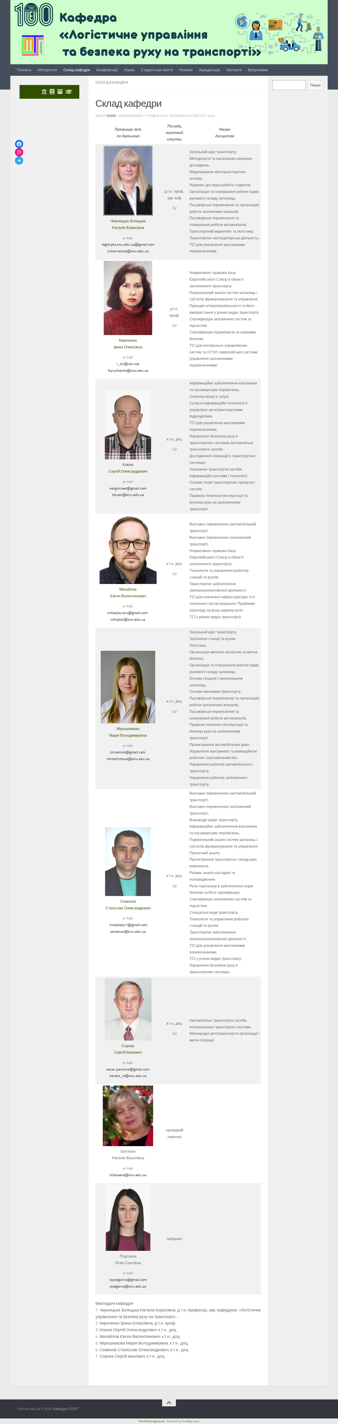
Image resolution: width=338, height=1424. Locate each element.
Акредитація (209, 70)
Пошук (315, 85)
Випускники (258, 70)
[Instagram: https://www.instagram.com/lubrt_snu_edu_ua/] (19, 152)
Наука (129, 70)
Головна (24, 70)
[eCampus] (69, 91)
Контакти (234, 70)
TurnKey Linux (190, 1421)
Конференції (107, 70)
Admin (111, 116)
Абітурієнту (47, 70)
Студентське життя (157, 70)
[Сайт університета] (44, 91)
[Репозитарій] (60, 91)
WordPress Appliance (151, 1421)
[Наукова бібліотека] (52, 91)
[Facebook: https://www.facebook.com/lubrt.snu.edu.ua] (19, 144)
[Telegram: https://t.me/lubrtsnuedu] (19, 160)
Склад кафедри (76, 70)
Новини (185, 70)
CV (174, 208)
